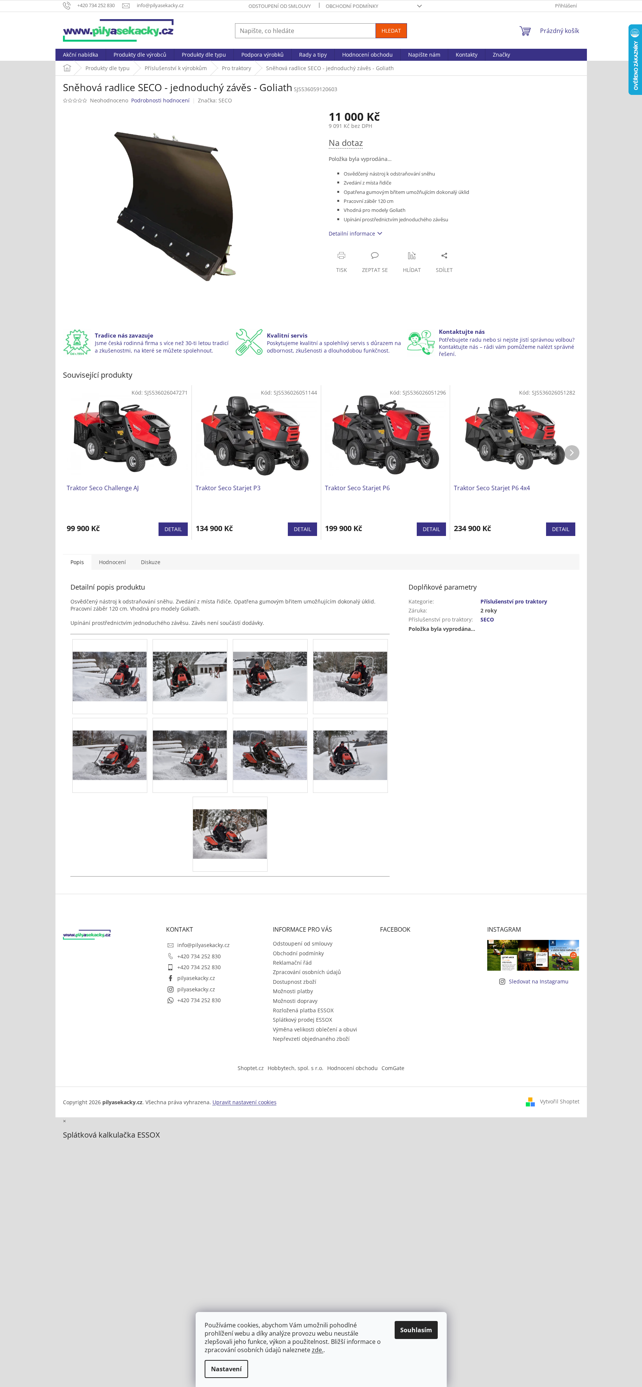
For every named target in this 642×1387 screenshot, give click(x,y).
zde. (317, 1350)
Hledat (391, 30)
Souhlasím (416, 1330)
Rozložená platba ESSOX (303, 1010)
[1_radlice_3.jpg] (190, 663)
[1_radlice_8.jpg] (270, 742)
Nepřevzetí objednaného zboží (311, 1038)
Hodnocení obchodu (352, 1068)
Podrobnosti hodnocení (160, 100)
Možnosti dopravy (295, 1000)
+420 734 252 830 (199, 956)
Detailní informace (352, 233)
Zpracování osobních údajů (307, 972)
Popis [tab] (77, 562)
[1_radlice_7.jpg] (190, 742)
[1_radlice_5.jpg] (350, 663)
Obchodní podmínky (352, 6)
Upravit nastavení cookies (245, 1102)
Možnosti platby (293, 991)
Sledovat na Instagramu (539, 981)
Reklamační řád (292, 962)
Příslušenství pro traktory (513, 601)
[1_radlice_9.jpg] (350, 742)
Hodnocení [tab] (112, 562)
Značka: (215, 100)
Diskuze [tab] (150, 562)
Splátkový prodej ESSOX (302, 1019)
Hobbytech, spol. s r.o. (295, 1068)
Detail (173, 529)
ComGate (393, 1068)
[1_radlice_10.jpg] (230, 821)
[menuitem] (80, 55)
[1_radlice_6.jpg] (110, 742)
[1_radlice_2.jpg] (110, 663)
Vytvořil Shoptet (559, 1101)
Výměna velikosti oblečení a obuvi (315, 1029)
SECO (487, 619)
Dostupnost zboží (294, 981)
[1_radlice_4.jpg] (270, 663)
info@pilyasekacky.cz (203, 945)
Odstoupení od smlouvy (279, 6)
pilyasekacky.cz (196, 978)
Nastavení (226, 1369)
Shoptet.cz (251, 1068)
